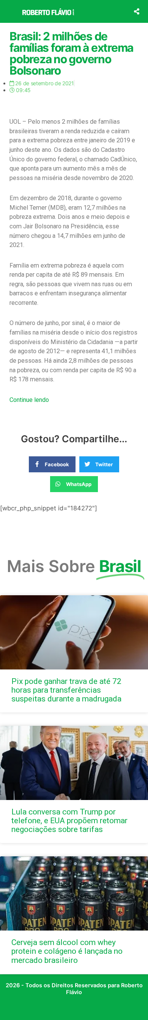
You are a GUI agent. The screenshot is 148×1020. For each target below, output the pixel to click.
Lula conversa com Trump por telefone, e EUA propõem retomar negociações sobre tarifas (69, 820)
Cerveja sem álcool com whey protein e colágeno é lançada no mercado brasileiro (67, 951)
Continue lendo (29, 399)
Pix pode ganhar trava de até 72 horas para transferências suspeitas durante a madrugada (66, 690)
